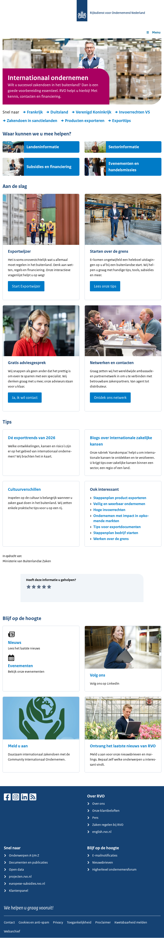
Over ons (98, 804)
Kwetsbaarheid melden (130, 922)
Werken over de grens (111, 538)
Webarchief (12, 931)
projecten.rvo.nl (20, 876)
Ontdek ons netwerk (110, 397)
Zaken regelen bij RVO (107, 825)
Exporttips (121, 120)
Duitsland (59, 112)
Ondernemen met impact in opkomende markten (121, 518)
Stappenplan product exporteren (119, 497)
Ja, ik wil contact (25, 397)
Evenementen (20, 665)
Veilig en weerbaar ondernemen (119, 503)
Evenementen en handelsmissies (123, 167)
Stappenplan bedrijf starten (115, 532)
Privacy (58, 922)
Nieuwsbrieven (102, 862)
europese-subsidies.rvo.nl (27, 883)
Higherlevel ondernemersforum (114, 869)
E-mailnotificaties (104, 855)
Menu (156, 32)
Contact (9, 922)
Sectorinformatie (123, 147)
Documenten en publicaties (28, 862)
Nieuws (14, 642)
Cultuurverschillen (24, 489)
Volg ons (97, 675)
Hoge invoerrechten (109, 509)
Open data (16, 869)
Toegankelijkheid (79, 922)
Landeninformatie (42, 147)
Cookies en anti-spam (34, 922)
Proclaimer (103, 922)
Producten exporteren (84, 120)
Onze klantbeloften (106, 811)
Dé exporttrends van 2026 (31, 437)
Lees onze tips (105, 286)
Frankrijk (35, 112)
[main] (82, 412)
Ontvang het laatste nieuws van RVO (123, 746)
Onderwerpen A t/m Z (24, 855)
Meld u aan (18, 746)
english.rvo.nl (101, 832)
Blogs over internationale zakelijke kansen (121, 441)
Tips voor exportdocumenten (117, 526)
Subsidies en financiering (48, 166)
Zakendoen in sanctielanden (32, 120)
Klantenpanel (18, 891)
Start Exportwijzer (26, 286)
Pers (95, 818)
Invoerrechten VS (134, 112)
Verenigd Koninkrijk (93, 112)
